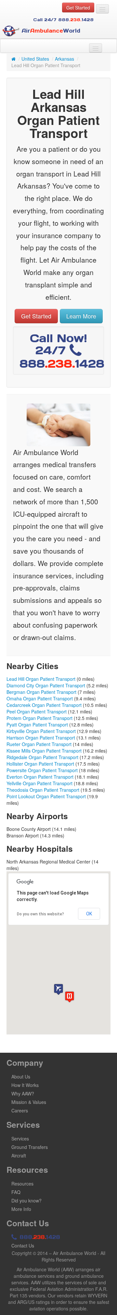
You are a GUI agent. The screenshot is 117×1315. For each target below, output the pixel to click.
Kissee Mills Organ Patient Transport (44, 750)
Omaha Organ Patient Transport (39, 698)
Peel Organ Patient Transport (36, 711)
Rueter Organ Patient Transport (39, 744)
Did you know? (26, 1200)
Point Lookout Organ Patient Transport (46, 796)
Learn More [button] (81, 316)
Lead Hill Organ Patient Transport (40, 679)
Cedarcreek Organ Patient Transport (44, 705)
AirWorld (50, 30)
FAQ (15, 1192)
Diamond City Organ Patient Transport (45, 685)
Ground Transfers (29, 1147)
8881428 (39, 1237)
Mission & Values (28, 1102)
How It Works (25, 1085)
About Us (20, 1076)
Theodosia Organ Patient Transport (42, 790)
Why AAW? (22, 1093)
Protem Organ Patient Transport (39, 718)
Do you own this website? (40, 914)
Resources (22, 1183)
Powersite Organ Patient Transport (42, 770)
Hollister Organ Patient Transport (40, 763)
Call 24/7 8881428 (63, 20)
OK (89, 913)
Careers (19, 1110)
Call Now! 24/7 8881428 (62, 351)
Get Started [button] (78, 7)
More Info (21, 1209)
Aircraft (18, 1155)
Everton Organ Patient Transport (39, 776)
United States (35, 58)
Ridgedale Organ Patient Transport (42, 757)
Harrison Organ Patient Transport (40, 737)
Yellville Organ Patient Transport (39, 783)
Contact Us (22, 1245)
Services (20, 1138)
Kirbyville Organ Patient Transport (41, 731)
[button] (58, 989)
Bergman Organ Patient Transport (41, 692)
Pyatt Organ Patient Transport (37, 724)
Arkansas (64, 58)
